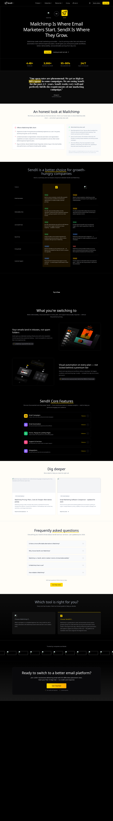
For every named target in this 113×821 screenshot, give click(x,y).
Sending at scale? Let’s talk (60, 52)
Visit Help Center (56, 585)
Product (37, 3)
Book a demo (96, 3)
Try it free (105, 3)
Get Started (56, 686)
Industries (48, 3)
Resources (58, 3)
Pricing (68, 3)
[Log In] (89, 3)
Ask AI (76, 3)
